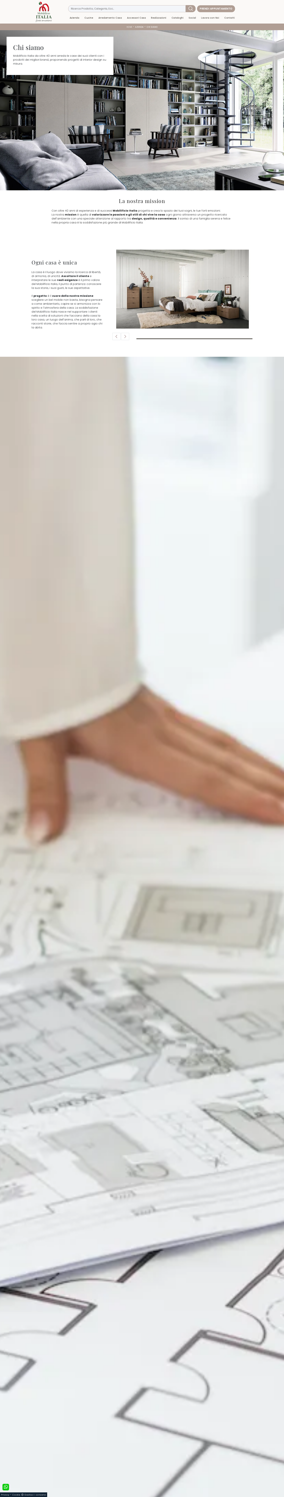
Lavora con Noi (210, 17)
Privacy (5, 1494)
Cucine (88, 17)
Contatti (229, 17)
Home (129, 27)
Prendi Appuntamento (216, 9)
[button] (125, 336)
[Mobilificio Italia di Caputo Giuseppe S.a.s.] (44, 12)
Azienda (74, 17)
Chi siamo (152, 27)
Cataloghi (178, 17)
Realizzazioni (158, 17)
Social (192, 17)
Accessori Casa (136, 17)
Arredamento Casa (110, 17)
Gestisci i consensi (35, 1494)
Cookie (16, 1494)
